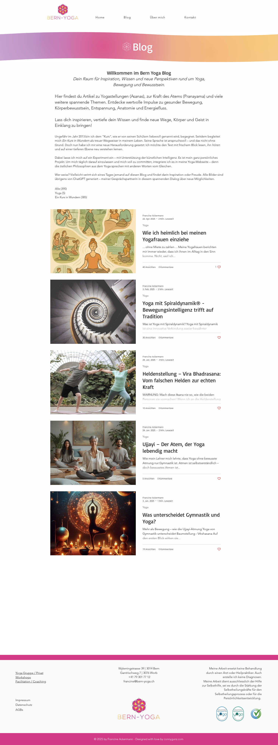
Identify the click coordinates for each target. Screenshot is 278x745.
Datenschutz (24, 705)
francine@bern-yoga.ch (139, 681)
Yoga (145, 225)
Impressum (23, 700)
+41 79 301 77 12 (139, 677)
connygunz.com (173, 739)
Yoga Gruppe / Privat (29, 673)
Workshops (23, 677)
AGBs (19, 709)
